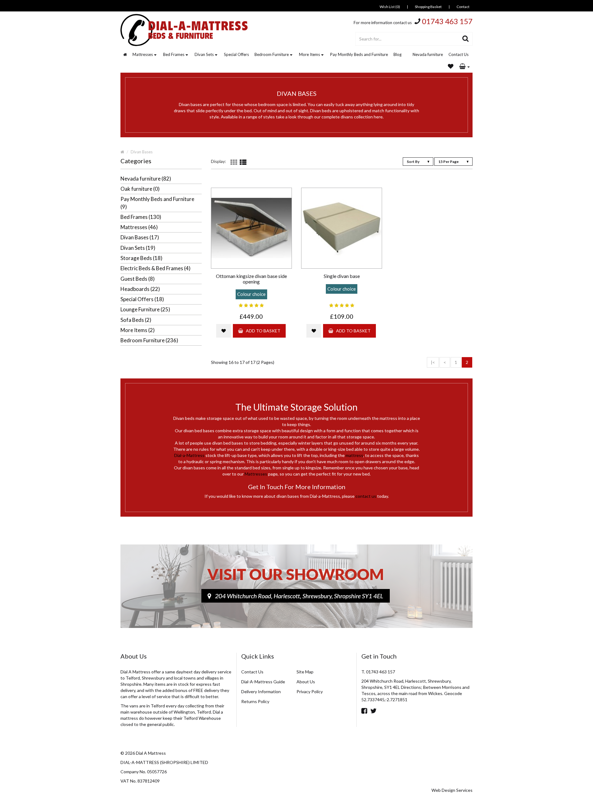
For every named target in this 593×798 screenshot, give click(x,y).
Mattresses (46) (139, 227)
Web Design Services (452, 790)
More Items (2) (137, 330)
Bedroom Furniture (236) (149, 340)
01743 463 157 (447, 21)
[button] (464, 67)
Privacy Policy (309, 691)
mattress (354, 455)
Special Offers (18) (142, 299)
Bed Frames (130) (140, 217)
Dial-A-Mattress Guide (263, 681)
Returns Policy (255, 701)
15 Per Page (448, 161)
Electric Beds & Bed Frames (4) (155, 268)
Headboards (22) (140, 289)
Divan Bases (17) (139, 237)
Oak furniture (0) (140, 189)
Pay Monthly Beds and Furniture (359, 54)
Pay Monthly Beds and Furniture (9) (157, 203)
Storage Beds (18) (141, 258)
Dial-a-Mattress (189, 455)
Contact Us (458, 54)
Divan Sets (204, 54)
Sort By (413, 161)
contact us (365, 496)
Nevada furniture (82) (145, 178)
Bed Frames (173, 54)
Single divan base (342, 276)
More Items (309, 54)
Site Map (304, 671)
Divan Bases (142, 151)
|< (433, 362)
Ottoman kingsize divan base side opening (251, 278)
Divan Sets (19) (137, 248)
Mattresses (142, 54)
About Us (305, 681)
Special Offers (236, 54)
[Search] (466, 39)
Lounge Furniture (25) (145, 309)
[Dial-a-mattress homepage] (184, 30)
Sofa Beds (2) (135, 320)
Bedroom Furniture (271, 54)
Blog (397, 54)
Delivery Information (261, 691)
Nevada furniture (428, 54)
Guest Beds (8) (137, 278)
